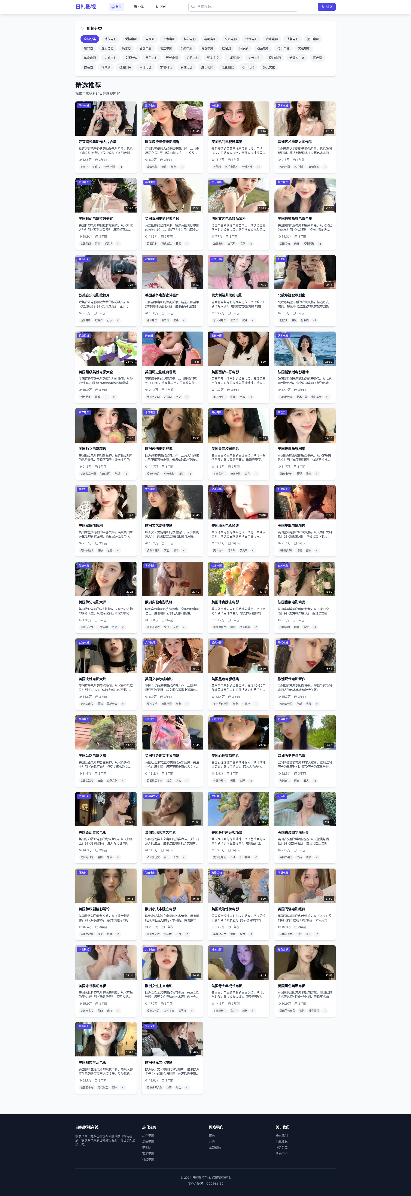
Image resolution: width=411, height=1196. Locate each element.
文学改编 (131, 58)
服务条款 (282, 1147)
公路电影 (193, 58)
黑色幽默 (228, 67)
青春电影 (207, 48)
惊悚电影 (251, 39)
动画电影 (263, 48)
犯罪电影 (313, 39)
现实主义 (213, 58)
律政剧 (105, 67)
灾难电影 (110, 58)
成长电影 (207, 67)
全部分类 (90, 39)
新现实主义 (296, 58)
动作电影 (110, 39)
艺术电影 (169, 39)
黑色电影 (152, 58)
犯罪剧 (88, 48)
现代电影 (172, 58)
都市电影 (248, 67)
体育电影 (90, 58)
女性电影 (187, 67)
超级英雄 (107, 48)
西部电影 (146, 48)
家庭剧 (243, 48)
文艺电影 (231, 39)
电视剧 (150, 39)
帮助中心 (282, 1153)
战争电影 (292, 39)
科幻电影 (190, 39)
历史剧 (126, 48)
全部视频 (215, 1147)
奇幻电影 (275, 58)
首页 (212, 1135)
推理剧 (226, 48)
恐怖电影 (187, 48)
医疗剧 (317, 58)
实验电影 (304, 48)
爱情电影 (131, 39)
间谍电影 (146, 67)
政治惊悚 (125, 67)
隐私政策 (282, 1141)
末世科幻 (166, 67)
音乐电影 (272, 39)
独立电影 (166, 48)
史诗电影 (254, 58)
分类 (212, 1141)
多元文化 (269, 67)
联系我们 (282, 1135)
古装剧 (88, 67)
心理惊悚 (234, 58)
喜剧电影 (210, 39)
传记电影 (283, 48)
